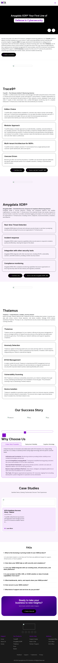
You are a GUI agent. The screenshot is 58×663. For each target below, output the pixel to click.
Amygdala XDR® (17, 641)
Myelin (15, 648)
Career (2, 644)
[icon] (23, 632)
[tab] (11, 444)
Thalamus (16, 644)
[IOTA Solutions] (3, 3)
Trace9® (15, 639)
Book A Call (32, 641)
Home (2, 639)
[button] (49, 30)
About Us (3, 641)
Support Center (33, 639)
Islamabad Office (52, 639)
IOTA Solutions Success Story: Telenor (12, 511)
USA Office (51, 641)
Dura (14, 646)
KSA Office (51, 644)
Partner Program (34, 644)
